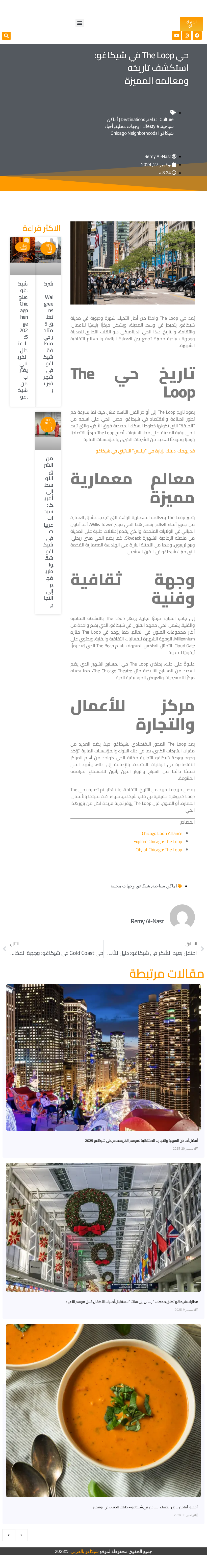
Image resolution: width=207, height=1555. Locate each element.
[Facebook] (197, 35)
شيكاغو (143, 885)
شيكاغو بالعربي (85, 1551)
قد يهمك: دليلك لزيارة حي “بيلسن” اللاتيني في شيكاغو (145, 451)
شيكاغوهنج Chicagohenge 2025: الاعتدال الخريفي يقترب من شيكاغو (23, 340)
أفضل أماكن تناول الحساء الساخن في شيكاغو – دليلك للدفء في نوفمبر (145, 1507)
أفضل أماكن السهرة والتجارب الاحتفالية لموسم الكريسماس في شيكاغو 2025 (141, 1140)
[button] (79, 23)
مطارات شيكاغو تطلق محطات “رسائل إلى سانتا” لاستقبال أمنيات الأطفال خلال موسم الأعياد (132, 1301)
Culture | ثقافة (160, 119)
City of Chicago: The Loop (159, 849)
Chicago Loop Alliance (162, 833)
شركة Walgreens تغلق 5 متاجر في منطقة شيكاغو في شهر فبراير (48, 337)
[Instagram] (186, 35)
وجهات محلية (123, 885)
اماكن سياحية (164, 885)
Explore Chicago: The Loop (158, 841)
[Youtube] (176, 35)
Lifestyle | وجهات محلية (137, 126)
